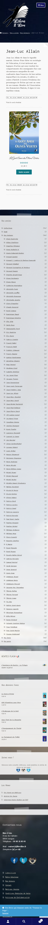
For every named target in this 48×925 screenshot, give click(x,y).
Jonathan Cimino (12, 422)
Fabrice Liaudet (12, 339)
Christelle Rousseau (13, 296)
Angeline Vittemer (13, 246)
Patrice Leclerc (12, 505)
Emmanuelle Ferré (13, 329)
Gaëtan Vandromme (13, 357)
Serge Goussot (11, 569)
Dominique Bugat (12, 314)
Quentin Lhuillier (12, 541)
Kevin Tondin (11, 429)
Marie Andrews (11, 462)
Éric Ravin (10, 336)
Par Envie (7, 638)
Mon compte (8, 921)
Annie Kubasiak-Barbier (15, 253)
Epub (5, 232)
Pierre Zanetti (11, 537)
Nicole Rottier (11, 494)
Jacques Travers (12, 379)
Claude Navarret (12, 307)
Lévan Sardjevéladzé (13, 444)
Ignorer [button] (5, 913)
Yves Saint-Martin (13, 630)
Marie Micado (11, 465)
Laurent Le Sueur (12, 436)
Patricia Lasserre (12, 512)
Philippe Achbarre (12, 530)
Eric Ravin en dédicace (12, 793)
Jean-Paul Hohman (13, 408)
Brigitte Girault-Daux (14, 275)
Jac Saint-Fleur (12, 375)
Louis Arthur (11, 451)
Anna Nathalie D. (12, 249)
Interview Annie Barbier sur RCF (16, 800)
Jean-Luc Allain (12, 393)
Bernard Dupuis (12, 271)
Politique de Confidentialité (17, 897)
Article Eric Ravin (10, 796)
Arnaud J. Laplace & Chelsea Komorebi (21, 260)
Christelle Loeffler (13, 293)
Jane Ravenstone (12, 382)
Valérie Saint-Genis (13, 605)
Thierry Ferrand (12, 595)
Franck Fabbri (11, 343)
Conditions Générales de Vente (17, 893)
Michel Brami (11, 472)
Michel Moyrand (12, 476)
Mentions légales (12, 889)
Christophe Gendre (13, 300)
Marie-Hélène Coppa (13, 469)
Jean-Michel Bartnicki (14, 404)
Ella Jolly (9, 321)
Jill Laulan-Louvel (13, 415)
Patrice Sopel (11, 508)
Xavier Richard (11, 620)
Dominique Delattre (13, 318)
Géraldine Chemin (13, 361)
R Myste (9, 544)
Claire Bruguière (12, 303)
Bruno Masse (11, 282)
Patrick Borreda (12, 515)
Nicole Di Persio (12, 490)
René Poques (11, 551)
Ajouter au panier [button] (24, 172)
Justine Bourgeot (12, 426)
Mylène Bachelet (12, 487)
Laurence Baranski (13, 433)
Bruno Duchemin (12, 278)
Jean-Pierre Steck (13, 411)
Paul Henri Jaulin (12, 519)
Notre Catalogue (11, 877)
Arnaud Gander (12, 257)
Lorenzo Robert (12, 447)
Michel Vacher (11, 480)
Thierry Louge (11, 598)
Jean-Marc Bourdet (13, 397)
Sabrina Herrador (12, 559)
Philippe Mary (11, 533)
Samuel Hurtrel (11, 562)
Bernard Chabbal (12, 264)
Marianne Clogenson (13, 458)
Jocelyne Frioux (12, 418)
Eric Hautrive (11, 332)
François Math (11, 347)
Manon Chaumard (12, 454)
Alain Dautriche (12, 239)
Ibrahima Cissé (11, 368)
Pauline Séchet (11, 526)
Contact (8, 885)
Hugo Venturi (11, 364)
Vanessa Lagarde (12, 609)
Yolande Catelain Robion (15, 623)
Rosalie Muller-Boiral (14, 555)
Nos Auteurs (25, 33)
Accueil (5, 33)
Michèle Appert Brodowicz (16, 483)
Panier (37, 919)
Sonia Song (10, 573)
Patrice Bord (11, 501)
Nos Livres (14, 33)
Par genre (7, 641)
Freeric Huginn (11, 354)
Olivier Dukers (11, 497)
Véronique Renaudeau (14, 612)
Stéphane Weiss (12, 580)
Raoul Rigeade (11, 548)
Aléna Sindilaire (12, 242)
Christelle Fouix (12, 289)
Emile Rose (10, 325)
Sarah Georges (11, 566)
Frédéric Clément (12, 350)
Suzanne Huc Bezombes (15, 587)
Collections (8, 228)
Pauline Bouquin (12, 523)
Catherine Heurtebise (14, 285)
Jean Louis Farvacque (14, 386)
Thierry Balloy (11, 591)
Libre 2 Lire (10, 873)
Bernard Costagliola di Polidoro (18, 267)
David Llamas (11, 311)
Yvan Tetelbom (11, 627)
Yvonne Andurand (13, 634)
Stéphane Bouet (12, 577)
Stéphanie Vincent (13, 584)
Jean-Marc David (12, 400)
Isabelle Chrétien (12, 372)
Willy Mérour (10, 616)
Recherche (24, 921)
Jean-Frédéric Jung (13, 390)
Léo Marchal (10, 440)
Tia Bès (9, 602)
